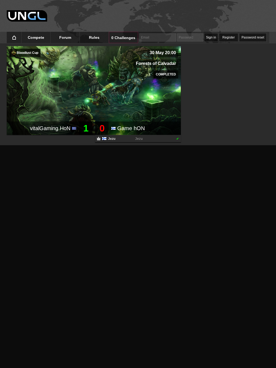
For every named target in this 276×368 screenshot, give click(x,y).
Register (228, 37)
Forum (65, 37)
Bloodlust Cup (27, 53)
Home (14, 37)
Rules (94, 37)
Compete (36, 37)
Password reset (253, 37)
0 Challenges (123, 38)
